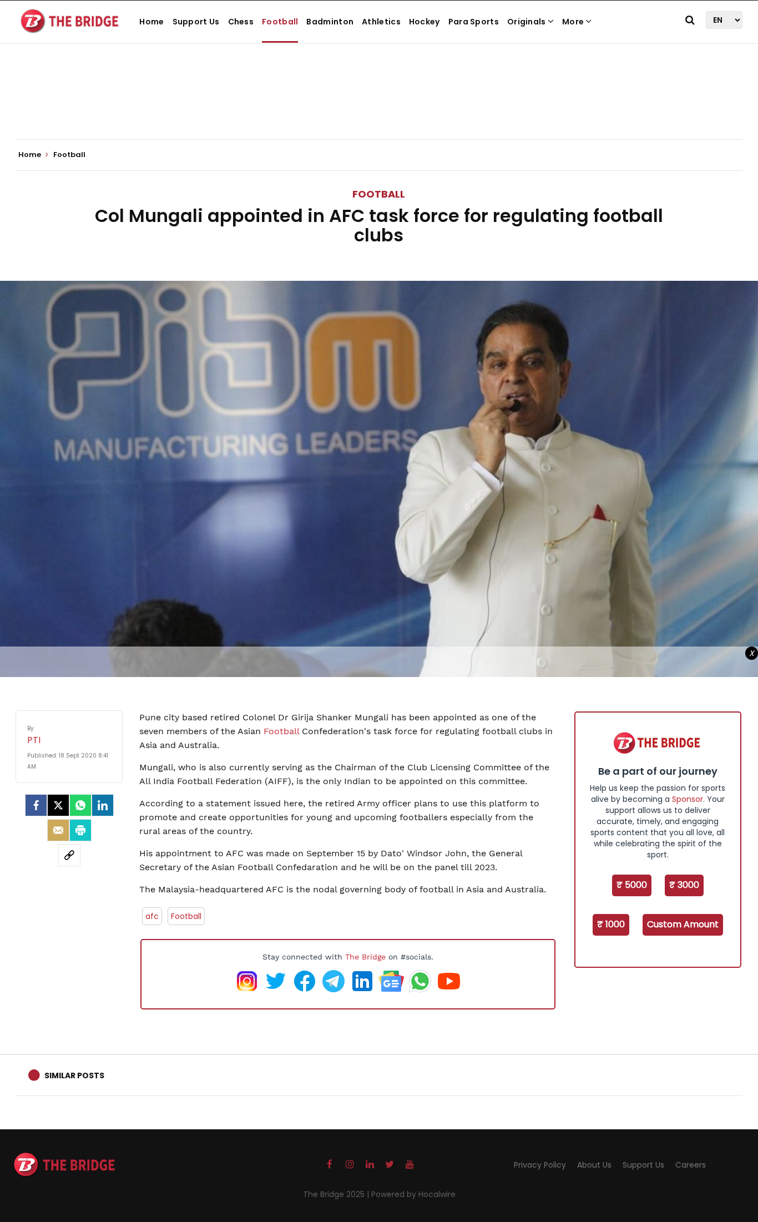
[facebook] (36, 805)
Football (280, 21)
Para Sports (473, 21)
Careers (690, 1164)
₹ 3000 (684, 884)
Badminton (329, 21)
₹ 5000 (631, 884)
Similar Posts (74, 1075)
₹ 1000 (611, 924)
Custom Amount (683, 924)
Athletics (381, 21)
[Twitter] (58, 805)
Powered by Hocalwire (413, 1194)
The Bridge (365, 956)
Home (151, 21)
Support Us (196, 21)
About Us (594, 1164)
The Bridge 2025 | (337, 1194)
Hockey (424, 21)
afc (152, 916)
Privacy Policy (540, 1164)
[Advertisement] (379, 105)
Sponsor (687, 799)
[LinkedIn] (103, 805)
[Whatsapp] (80, 805)
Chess (241, 21)
